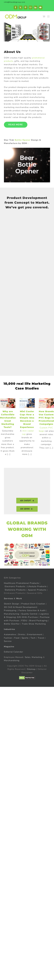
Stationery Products (15, 589)
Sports (25, 637)
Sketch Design (11, 603)
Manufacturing (11, 613)
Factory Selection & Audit (32, 610)
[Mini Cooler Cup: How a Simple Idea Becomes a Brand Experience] (27, 403)
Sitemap (31, 669)
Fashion (8, 637)
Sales (28, 657)
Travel (41, 637)
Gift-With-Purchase (27, 617)
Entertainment (34, 634)
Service (8, 641)
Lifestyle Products (37, 586)
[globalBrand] (27, 544)
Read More (15, 124)
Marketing (37, 657)
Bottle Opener (22, 140)
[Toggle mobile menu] (48, 16)
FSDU (24, 620)
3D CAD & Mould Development (20, 607)
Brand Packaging (38, 620)
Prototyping (10, 610)
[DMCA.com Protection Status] (27, 677)
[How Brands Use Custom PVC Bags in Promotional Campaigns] (46, 403)
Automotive (10, 634)
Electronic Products (15, 586)
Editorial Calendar (13, 651)
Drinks (21, 634)
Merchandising (12, 660)
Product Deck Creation (33, 603)
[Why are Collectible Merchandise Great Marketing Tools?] (7, 403)
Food (16, 637)
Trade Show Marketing (34, 624)
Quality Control (29, 613)
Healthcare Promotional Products (21, 583)
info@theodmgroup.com (14, 2)
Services (8, 598)
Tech (33, 637)
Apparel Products (37, 589)
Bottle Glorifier (12, 624)
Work (19, 598)
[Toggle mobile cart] (44, 16)
